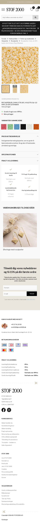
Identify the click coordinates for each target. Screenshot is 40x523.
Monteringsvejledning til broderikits (13, 504)
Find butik (5, 463)
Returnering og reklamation (10, 434)
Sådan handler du (7, 423)
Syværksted (5, 496)
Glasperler (5, 41)
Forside (4, 39)
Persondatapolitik (7, 472)
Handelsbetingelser (8, 426)
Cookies (4, 469)
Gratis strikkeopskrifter (9, 490)
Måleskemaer (6, 493)
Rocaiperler (14, 41)
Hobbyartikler (13, 39)
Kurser (4, 477)
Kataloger (5, 519)
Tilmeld (31, 294)
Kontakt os (5, 461)
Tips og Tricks (6, 498)
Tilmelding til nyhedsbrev (10, 439)
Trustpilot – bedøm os (9, 442)
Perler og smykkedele (27, 39)
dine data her (31, 299)
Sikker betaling (6, 428)
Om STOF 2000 (6, 458)
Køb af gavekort (7, 445)
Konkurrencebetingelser (9, 474)
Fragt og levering (7, 431)
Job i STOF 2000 (7, 466)
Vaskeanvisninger (7, 501)
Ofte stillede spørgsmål (9, 437)
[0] (37, 9)
